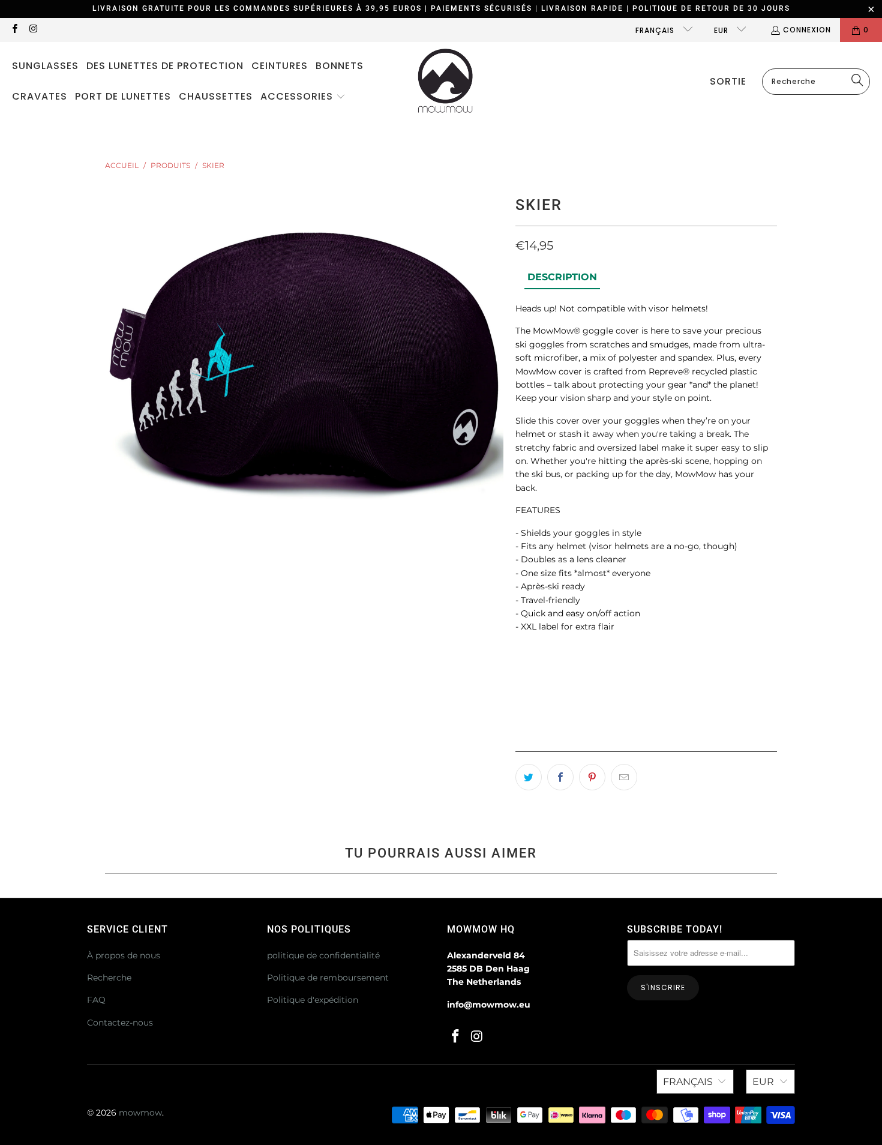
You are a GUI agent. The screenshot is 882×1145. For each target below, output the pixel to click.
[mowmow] (445, 82)
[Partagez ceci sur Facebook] (560, 777)
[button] (303, 97)
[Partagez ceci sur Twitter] (528, 777)
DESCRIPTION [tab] (562, 277)
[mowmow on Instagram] (33, 30)
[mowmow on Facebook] (14, 30)
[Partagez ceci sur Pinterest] (592, 777)
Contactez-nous (120, 1022)
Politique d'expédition (312, 999)
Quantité (533, 656)
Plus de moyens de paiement (714, 752)
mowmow (140, 1112)
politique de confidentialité (323, 955)
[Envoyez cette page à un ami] (624, 777)
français (656, 30)
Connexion (807, 30)
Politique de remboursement (328, 977)
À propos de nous (123, 955)
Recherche (109, 977)
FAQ (96, 999)
